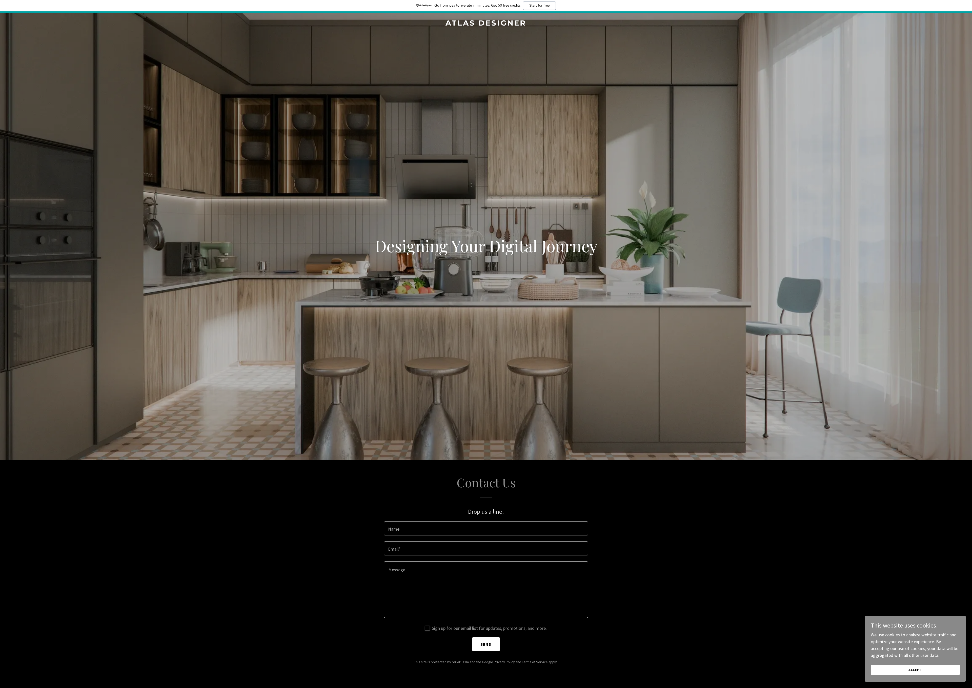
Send (486, 644)
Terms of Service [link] (535, 662)
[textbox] (486, 528)
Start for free (539, 5)
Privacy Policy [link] (504, 662)
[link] (485, 24)
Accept (915, 670)
